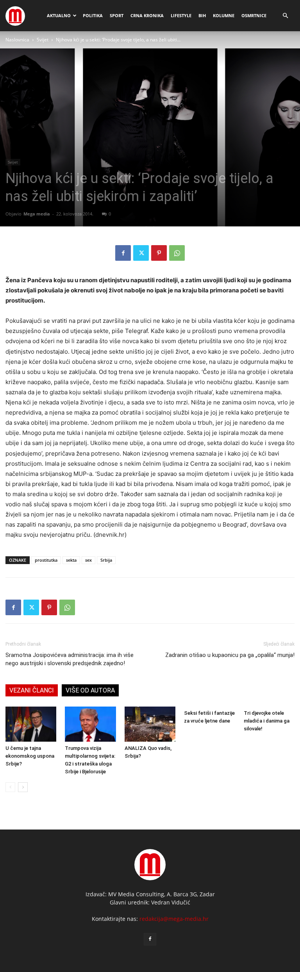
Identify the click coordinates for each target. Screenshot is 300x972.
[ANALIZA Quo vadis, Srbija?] (150, 724)
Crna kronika (147, 15)
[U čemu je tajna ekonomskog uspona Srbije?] (30, 724)
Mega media (36, 214)
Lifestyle (181, 15)
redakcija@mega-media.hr (174, 918)
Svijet (42, 39)
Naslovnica (17, 39)
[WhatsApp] (177, 253)
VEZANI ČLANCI (31, 690)
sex (88, 560)
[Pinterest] (159, 253)
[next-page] (23, 787)
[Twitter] (141, 253)
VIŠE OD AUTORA (90, 690)
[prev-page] (10, 787)
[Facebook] (123, 253)
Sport (116, 15)
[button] (285, 16)
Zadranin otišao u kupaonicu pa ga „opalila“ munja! (230, 655)
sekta (71, 560)
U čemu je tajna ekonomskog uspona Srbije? (29, 756)
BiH (202, 15)
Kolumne (223, 15)
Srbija (106, 560)
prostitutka (46, 560)
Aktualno (59, 15)
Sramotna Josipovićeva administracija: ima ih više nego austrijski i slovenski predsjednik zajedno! (69, 659)
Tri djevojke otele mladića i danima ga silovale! (266, 721)
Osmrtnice (253, 15)
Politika (93, 15)
